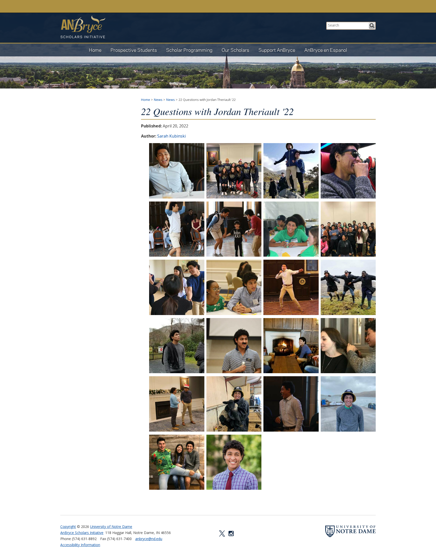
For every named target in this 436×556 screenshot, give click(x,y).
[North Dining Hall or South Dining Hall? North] (176, 229)
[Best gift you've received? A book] (176, 404)
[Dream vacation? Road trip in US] (348, 170)
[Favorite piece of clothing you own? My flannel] (176, 345)
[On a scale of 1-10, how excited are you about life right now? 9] (176, 170)
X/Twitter (222, 533)
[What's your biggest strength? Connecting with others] (348, 229)
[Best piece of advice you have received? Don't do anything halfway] (348, 345)
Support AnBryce (276, 50)
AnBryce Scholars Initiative (82, 26)
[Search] (372, 26)
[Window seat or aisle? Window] (291, 345)
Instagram (231, 533)
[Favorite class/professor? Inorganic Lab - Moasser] (234, 287)
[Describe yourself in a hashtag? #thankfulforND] (234, 170)
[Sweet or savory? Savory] (291, 404)
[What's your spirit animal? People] (176, 462)
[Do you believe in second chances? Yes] (291, 287)
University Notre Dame (98, 6)
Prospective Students (134, 50)
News (158, 99)
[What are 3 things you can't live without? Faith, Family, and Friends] (234, 229)
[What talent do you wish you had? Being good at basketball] (234, 345)
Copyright (68, 526)
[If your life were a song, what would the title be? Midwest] (234, 404)
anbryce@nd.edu (148, 538)
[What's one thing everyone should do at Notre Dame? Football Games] (291, 229)
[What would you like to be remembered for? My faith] (348, 404)
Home (95, 50)
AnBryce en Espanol (325, 50)
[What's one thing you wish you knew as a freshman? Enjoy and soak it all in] (234, 462)
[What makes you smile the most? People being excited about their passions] (176, 287)
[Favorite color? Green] (348, 287)
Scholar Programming (189, 50)
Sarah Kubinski (171, 136)
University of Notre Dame (111, 526)
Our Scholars (235, 50)
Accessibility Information (80, 544)
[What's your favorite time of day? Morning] (291, 170)
